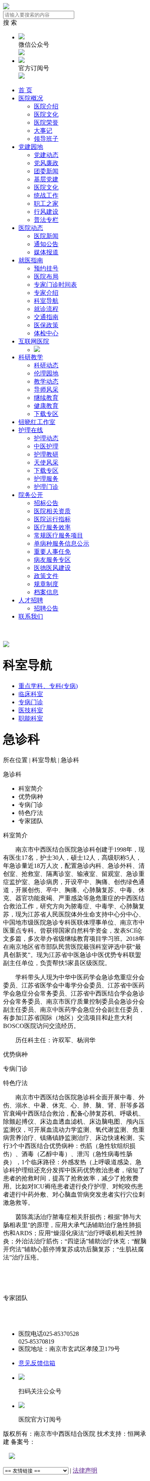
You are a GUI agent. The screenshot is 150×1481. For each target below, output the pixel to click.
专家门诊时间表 (55, 284)
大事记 (43, 130)
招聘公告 (46, 608)
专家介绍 (46, 292)
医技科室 (30, 710)
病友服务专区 (52, 559)
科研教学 (30, 357)
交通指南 (46, 317)
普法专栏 (46, 219)
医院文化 (46, 114)
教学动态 (46, 381)
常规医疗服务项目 (58, 535)
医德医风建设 (52, 568)
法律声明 (85, 1470)
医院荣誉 (46, 122)
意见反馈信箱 (36, 1363)
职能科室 (30, 718)
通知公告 (46, 244)
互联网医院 (33, 341)
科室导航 (46, 301)
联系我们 (30, 616)
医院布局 (46, 276)
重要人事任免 (52, 551)
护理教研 (46, 454)
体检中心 (46, 333)
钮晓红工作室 (36, 422)
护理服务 (46, 478)
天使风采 (46, 462)
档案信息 (46, 592)
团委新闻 (46, 171)
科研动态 (46, 365)
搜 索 (10, 22)
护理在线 (30, 430)
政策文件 (46, 576)
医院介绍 (46, 106)
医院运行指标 (52, 519)
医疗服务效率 (52, 527)
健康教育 (46, 405)
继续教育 (46, 397)
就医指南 (30, 260)
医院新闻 (46, 236)
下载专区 (46, 414)
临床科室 (30, 694)
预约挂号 (46, 268)
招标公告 (46, 503)
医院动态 (30, 228)
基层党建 (46, 179)
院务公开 (30, 495)
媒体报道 (46, 252)
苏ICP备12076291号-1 (64, 1442)
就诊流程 (46, 309)
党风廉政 (46, 163)
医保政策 (46, 325)
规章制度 (46, 584)
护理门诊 (46, 487)
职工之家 (46, 203)
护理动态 (46, 438)
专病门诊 (30, 702)
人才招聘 (30, 600)
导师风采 (46, 389)
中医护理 (46, 446)
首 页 (25, 90)
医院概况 (30, 98)
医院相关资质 (52, 511)
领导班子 (46, 138)
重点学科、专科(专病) (48, 686)
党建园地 (30, 147)
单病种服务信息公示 (61, 543)
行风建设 (46, 211)
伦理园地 (46, 373)
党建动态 (46, 155)
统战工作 (46, 195)
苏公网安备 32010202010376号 (56, 1456)
